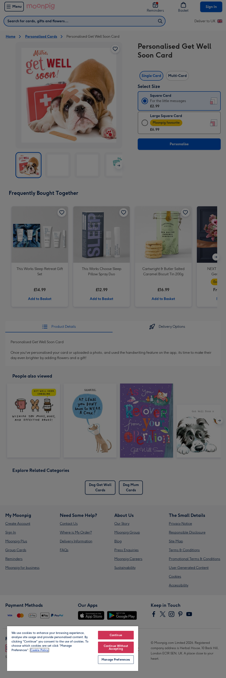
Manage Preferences (116, 659)
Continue (116, 635)
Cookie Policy (39, 650)
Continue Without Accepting (116, 647)
